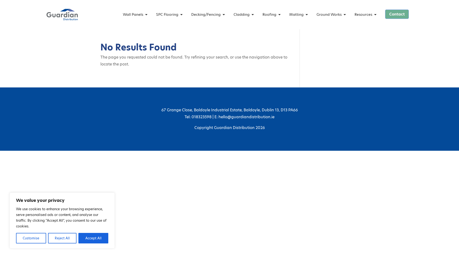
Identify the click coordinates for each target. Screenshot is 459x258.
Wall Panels (133, 14)
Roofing (269, 14)
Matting (296, 14)
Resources (363, 14)
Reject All (62, 238)
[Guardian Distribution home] (62, 14)
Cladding (242, 14)
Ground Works (329, 14)
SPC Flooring (167, 14)
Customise (31, 238)
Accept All (93, 238)
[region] (62, 220)
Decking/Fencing (206, 14)
